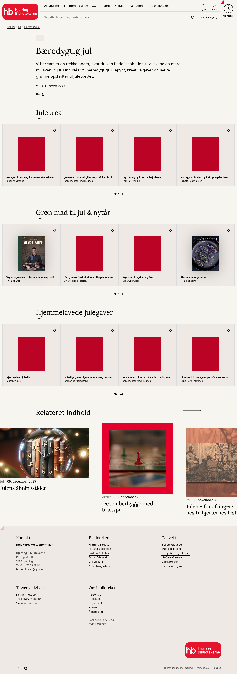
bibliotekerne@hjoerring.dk (33, 570)
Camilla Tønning (131, 181)
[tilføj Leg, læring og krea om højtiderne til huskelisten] (171, 130)
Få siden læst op (26, 595)
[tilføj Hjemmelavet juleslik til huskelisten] (54, 330)
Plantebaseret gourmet (194, 277)
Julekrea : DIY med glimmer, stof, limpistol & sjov (89, 178)
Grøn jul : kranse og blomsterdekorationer (30, 177)
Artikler (11, 27)
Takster (93, 608)
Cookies (217, 668)
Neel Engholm (188, 281)
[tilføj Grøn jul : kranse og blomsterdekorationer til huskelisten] (54, 130)
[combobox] (118, 17)
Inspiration (135, 6)
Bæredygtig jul (32, 27)
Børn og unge (78, 6)
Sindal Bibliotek (98, 557)
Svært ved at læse (27, 603)
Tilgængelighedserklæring (178, 668)
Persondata (203, 668)
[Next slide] (192, 411)
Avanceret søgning (208, 17)
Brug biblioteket (158, 6)
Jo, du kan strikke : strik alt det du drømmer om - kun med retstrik (147, 378)
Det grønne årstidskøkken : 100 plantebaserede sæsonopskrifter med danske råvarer (88, 278)
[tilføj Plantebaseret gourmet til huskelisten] (229, 230)
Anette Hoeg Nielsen (75, 281)
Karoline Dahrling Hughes (78, 181)
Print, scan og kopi (172, 566)
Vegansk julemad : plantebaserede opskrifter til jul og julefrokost (30, 278)
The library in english (29, 599)
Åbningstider (97, 612)
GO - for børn (101, 6)
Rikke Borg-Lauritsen (192, 381)
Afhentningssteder (100, 566)
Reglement (95, 603)
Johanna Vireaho (15, 181)
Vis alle (118, 194)
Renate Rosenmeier (191, 181)
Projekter (94, 599)
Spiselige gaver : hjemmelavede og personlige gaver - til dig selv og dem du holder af (88, 378)
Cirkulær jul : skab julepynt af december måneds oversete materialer (205, 378)
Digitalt (119, 6)
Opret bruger (169, 562)
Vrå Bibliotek (96, 562)
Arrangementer (54, 6)
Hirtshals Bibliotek (100, 549)
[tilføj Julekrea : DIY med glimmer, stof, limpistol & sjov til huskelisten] (112, 130)
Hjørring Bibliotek (99, 545)
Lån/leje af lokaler (172, 557)
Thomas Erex (13, 281)
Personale (95, 595)
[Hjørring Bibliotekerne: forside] (20, 11)
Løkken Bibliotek (99, 553)
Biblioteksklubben (172, 545)
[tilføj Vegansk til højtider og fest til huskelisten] (171, 230)
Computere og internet (175, 553)
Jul (19, 27)
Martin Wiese (13, 381)
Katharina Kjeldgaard (76, 381)
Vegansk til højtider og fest (138, 277)
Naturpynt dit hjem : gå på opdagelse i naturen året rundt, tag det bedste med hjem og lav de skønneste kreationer (205, 178)
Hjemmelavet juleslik (18, 377)
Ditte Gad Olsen (131, 281)
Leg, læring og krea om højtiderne (142, 177)
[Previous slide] (192, 416)
